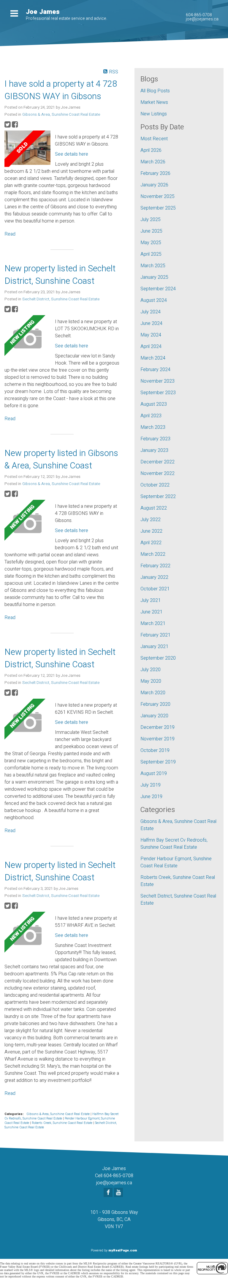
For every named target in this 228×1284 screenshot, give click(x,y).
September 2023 (158, 392)
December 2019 (157, 727)
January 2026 (154, 185)
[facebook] (109, 1192)
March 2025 (152, 265)
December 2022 (157, 461)
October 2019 (155, 750)
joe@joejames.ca (202, 19)
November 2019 (157, 738)
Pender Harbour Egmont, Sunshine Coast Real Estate (176, 862)
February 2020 (155, 704)
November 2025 (157, 196)
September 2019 (158, 762)
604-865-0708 (199, 15)
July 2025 (150, 219)
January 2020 (154, 715)
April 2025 (151, 254)
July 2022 (150, 519)
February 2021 (155, 635)
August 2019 (153, 773)
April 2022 (151, 542)
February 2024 (155, 369)
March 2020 (152, 692)
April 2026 (151, 150)
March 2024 (152, 358)
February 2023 (155, 438)
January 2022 (154, 577)
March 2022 (152, 554)
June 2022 (151, 531)
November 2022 (157, 473)
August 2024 (153, 300)
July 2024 (150, 311)
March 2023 (152, 427)
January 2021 (154, 646)
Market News (154, 102)
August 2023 (153, 404)
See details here (71, 154)
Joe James (43, 12)
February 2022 (155, 565)
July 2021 (150, 600)
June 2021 (151, 612)
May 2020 (150, 681)
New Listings (153, 113)
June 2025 (151, 231)
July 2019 (150, 785)
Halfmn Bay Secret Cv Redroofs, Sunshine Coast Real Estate (61, 1116)
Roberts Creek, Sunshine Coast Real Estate (62, 1123)
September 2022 (158, 496)
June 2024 (151, 323)
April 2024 (151, 346)
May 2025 (150, 242)
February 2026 (155, 173)
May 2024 (150, 335)
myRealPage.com (122, 1250)
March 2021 (152, 623)
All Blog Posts (155, 90)
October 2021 (155, 588)
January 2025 (154, 277)
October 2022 (155, 485)
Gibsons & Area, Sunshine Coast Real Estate (61, 114)
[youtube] (119, 1192)
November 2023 (157, 381)
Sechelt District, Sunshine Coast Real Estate (60, 299)
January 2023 (154, 450)
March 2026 (152, 161)
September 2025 (158, 208)
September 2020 (158, 658)
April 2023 (151, 415)
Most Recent (154, 138)
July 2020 (150, 669)
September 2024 (158, 288)
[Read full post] (27, 149)
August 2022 (153, 508)
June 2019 (151, 796)
